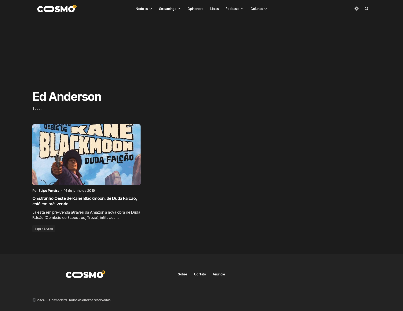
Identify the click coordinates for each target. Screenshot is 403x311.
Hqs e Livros (44, 229)
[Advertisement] (127, 46)
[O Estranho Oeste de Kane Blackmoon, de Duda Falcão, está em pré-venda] (86, 154)
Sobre (182, 274)
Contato (200, 274)
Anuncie (219, 274)
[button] (356, 8)
